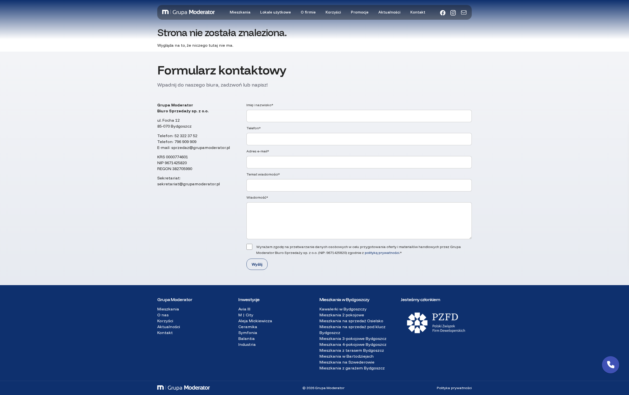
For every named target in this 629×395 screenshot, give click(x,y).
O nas (163, 314)
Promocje (360, 12)
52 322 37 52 (185, 135)
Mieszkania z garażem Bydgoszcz (352, 368)
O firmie (308, 12)
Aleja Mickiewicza (255, 320)
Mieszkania (240, 12)
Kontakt (417, 12)
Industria (247, 344)
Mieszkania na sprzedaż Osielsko (351, 320)
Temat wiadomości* (263, 174)
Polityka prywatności (454, 388)
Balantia (246, 338)
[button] (610, 364)
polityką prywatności (382, 252)
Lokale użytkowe (275, 12)
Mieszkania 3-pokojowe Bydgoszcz (352, 338)
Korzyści (333, 12)
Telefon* (253, 128)
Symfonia (247, 332)
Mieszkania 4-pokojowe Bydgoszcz (352, 344)
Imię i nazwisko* (259, 105)
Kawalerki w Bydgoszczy (343, 309)
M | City (245, 314)
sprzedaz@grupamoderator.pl (200, 147)
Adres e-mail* (257, 151)
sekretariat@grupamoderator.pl (188, 183)
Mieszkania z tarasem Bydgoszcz (351, 350)
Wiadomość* (257, 197)
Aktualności (389, 12)
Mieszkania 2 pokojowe (341, 314)
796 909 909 (185, 141)
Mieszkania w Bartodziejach (346, 356)
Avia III (244, 309)
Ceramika (247, 326)
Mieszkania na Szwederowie (346, 362)
